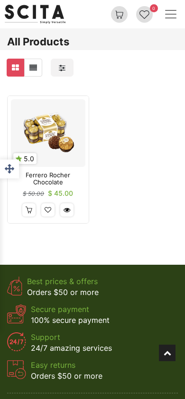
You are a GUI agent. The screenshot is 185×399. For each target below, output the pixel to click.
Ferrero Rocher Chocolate (48, 179)
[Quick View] (67, 210)
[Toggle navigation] (170, 14)
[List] (33, 68)
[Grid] (15, 68)
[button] (29, 210)
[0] (144, 14)
